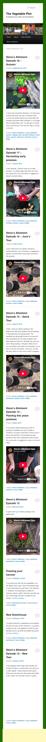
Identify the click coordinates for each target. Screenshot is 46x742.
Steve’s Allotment (12, 42)
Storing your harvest (19, 603)
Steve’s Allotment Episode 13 (16, 501)
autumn (8, 135)
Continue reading (19, 598)
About (16, 37)
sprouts (13, 137)
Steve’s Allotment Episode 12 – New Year (16, 653)
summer (16, 223)
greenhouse (10, 398)
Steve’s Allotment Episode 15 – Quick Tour (17, 316)
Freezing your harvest (14, 572)
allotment (34, 133)
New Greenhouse (16, 614)
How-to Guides (26, 37)
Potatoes (32, 135)
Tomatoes (28, 137)
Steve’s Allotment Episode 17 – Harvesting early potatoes (16, 154)
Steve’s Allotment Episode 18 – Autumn (16, 60)
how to (35, 603)
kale (19, 135)
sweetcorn (20, 137)
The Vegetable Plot (18, 14)
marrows (25, 135)
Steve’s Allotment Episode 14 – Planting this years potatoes (17, 413)
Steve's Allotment (18, 133)
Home (8, 37)
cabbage (15, 135)
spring (17, 398)
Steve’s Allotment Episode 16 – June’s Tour (18, 236)
